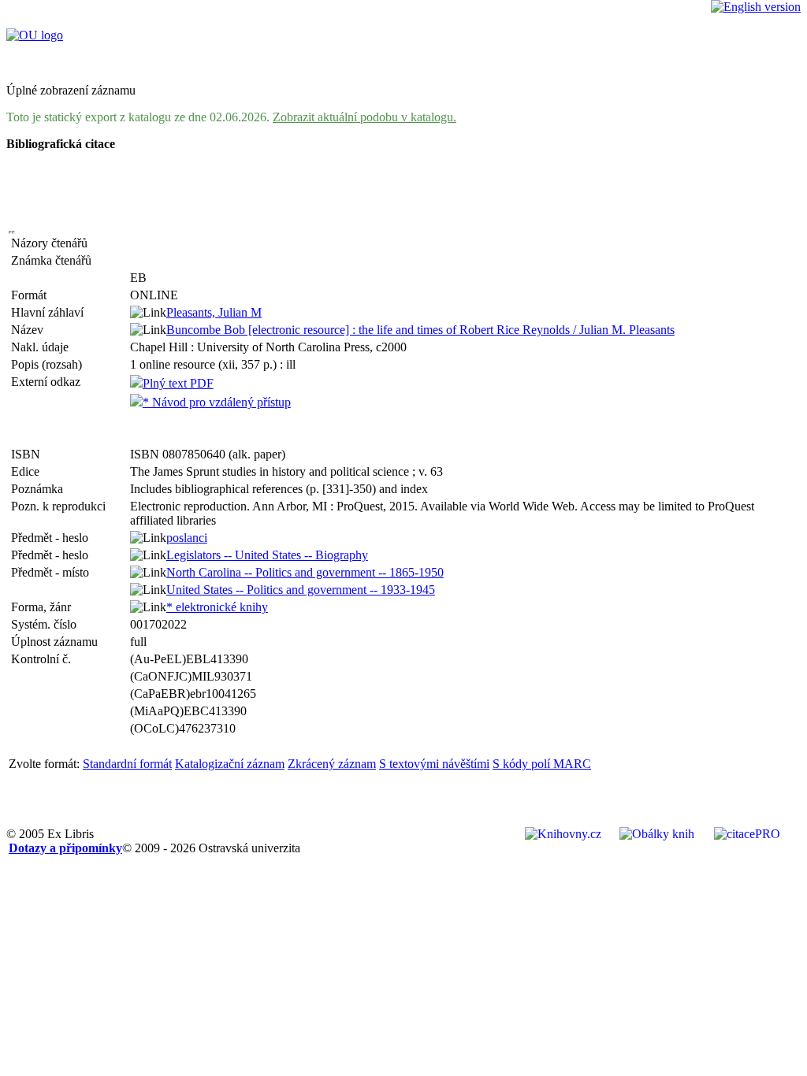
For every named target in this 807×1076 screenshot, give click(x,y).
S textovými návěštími (434, 763)
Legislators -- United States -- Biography (267, 555)
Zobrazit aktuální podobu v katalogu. (364, 117)
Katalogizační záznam (229, 763)
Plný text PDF (178, 383)
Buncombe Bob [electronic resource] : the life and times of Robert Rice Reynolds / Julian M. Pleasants (420, 329)
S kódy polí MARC (542, 763)
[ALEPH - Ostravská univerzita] (34, 35)
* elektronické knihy (217, 607)
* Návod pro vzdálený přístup (217, 402)
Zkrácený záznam (332, 763)
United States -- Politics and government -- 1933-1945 (300, 589)
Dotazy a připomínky (65, 848)
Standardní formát (127, 763)
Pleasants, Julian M (214, 312)
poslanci (186, 537)
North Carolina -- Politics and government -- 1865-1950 (305, 572)
